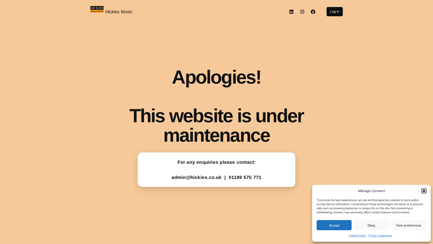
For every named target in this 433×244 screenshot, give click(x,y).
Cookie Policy (357, 235)
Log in (334, 11)
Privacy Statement (380, 235)
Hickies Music (119, 11)
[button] (424, 191)
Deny (371, 225)
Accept (334, 225)
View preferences (408, 225)
